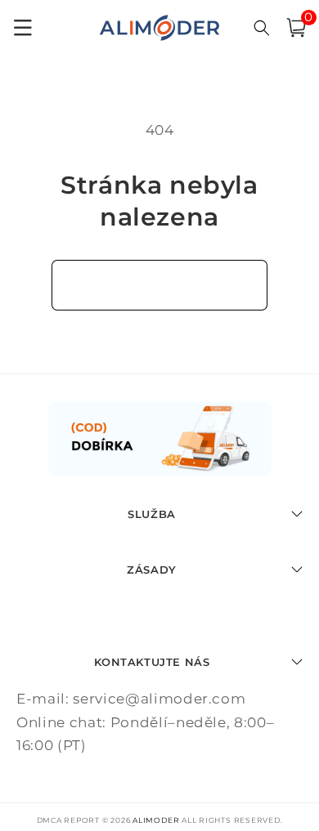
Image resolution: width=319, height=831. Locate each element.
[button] (296, 27)
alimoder (156, 819)
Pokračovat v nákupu (160, 284)
